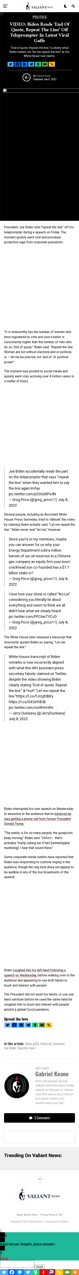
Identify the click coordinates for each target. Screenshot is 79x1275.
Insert (39, 1266)
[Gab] (38, 64)
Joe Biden (10, 1048)
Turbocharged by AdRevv (56, 1221)
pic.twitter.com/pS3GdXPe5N (32, 494)
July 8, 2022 (18, 719)
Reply (5, 1258)
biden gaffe (32, 1043)
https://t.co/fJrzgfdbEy (34, 696)
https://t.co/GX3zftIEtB (27, 702)
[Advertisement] (39, 288)
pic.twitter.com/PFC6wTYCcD (33, 616)
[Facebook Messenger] (24, 64)
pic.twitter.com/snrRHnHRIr (31, 707)
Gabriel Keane (44, 75)
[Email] (45, 64)
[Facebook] (17, 64)
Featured (45, 1043)
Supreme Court (26, 1048)
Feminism (59, 1043)
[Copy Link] (52, 64)
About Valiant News (27, 1214)
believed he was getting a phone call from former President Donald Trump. (37, 819)
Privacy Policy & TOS (51, 1214)
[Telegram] (31, 64)
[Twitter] (10, 64)
